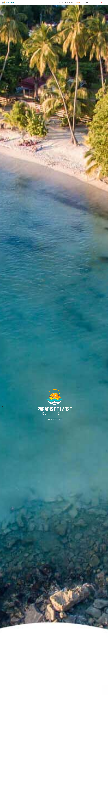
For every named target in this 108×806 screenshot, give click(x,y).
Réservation (78, 2)
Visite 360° (85, 2)
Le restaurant (59, 2)
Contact (92, 2)
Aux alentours (69, 2)
